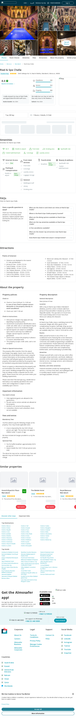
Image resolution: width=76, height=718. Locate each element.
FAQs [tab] (34, 58)
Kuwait (7, 666)
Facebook (67, 635)
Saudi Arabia (9, 663)
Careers (17, 639)
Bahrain (7, 675)
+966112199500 (45, 614)
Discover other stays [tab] (9, 516)
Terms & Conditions (34, 636)
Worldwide (8, 686)
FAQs (48, 639)
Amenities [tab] (25, 58)
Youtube (67, 649)
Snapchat (67, 653)
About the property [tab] (57, 58)
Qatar (6, 682)
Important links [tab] (24, 516)
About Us (17, 635)
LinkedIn (67, 639)
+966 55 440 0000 (32, 621)
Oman (6, 679)
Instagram (68, 642)
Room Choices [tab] (14, 58)
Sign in (68, 3)
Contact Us (50, 635)
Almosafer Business (18, 643)
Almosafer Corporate (18, 649)
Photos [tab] (4, 58)
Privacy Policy (35, 641)
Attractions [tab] (43, 58)
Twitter (67, 646)
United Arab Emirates (9, 671)
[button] (51, 208)
